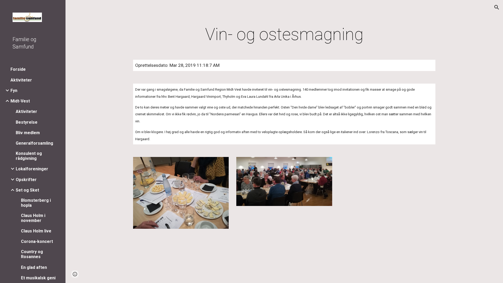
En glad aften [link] (34, 267)
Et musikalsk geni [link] (38, 277)
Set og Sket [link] (27, 190)
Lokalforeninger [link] (32, 168)
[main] (284, 34)
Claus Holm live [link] (36, 230)
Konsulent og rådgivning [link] (29, 156)
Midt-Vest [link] (20, 101)
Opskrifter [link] (26, 179)
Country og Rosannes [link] (32, 254)
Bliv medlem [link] (28, 132)
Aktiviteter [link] (21, 80)
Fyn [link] (13, 90)
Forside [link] (18, 69)
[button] (496, 7)
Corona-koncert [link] (37, 241)
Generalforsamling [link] (34, 143)
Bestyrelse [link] (26, 122)
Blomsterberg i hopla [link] (36, 203)
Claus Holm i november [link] (33, 218)
